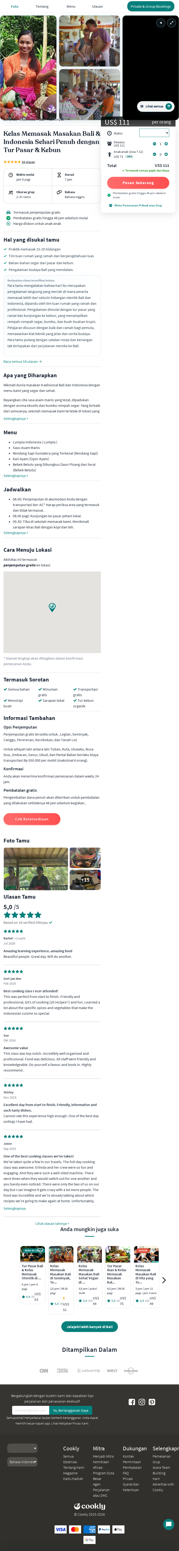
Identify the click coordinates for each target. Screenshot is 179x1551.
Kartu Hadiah (73, 1478)
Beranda (10, 119)
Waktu (118, 133)
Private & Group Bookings (151, 6)
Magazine (70, 1473)
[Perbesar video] (171, 22)
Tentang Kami (73, 1467)
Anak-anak (128, 154)
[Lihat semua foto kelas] (28, 68)
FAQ (126, 1473)
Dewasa (119, 143)
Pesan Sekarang (138, 182)
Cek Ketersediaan (31, 819)
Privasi (128, 1478)
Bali (42, 119)
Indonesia (27, 119)
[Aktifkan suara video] (160, 22)
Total (112, 166)
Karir (156, 1478)
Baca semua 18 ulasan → (22, 361)
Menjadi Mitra (103, 1456)
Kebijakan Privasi (70, 1423)
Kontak (128, 1456)
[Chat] (168, 1524)
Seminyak (56, 119)
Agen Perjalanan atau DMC (101, 1490)
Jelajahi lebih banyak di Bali (90, 1326)
